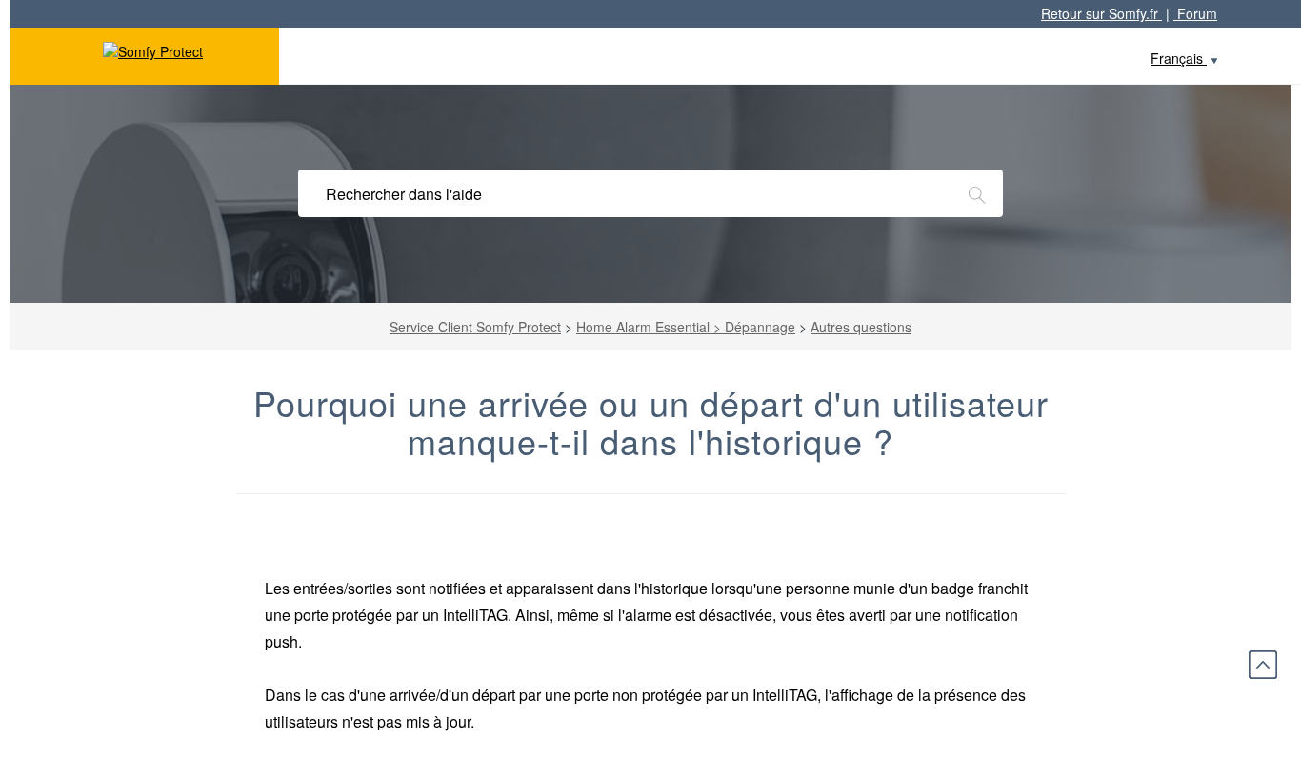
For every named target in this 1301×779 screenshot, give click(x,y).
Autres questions (861, 326)
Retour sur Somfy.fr (1101, 13)
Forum (1195, 13)
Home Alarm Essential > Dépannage (685, 326)
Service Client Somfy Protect (475, 326)
